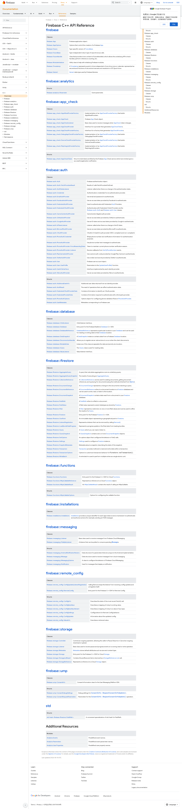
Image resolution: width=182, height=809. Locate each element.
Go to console (168, 2)
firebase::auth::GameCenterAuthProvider (61, 214)
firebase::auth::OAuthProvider (57, 233)
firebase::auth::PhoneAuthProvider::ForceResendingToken (66, 246)
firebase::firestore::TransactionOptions (59, 453)
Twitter (83, 777)
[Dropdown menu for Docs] (67, 2)
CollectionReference (87, 380)
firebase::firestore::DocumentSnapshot (60, 395)
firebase (52, 30)
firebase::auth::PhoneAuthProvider (58, 242)
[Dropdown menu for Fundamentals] (25, 13)
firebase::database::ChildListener (58, 323)
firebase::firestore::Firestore (56, 415)
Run (33, 2)
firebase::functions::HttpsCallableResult (60, 484)
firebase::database (60, 311)
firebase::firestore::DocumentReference (60, 389)
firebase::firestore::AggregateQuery (59, 372)
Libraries (33, 781)
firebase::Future (52, 49)
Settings (81, 441)
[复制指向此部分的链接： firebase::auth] (70, 170)
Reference (62, 14)
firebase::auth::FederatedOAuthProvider (60, 208)
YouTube (84, 781)
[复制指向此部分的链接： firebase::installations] (81, 504)
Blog (158, 2)
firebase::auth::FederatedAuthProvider (60, 204)
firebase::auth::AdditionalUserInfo (58, 283)
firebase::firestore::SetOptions (57, 437)
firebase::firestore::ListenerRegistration (60, 422)
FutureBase (89, 49)
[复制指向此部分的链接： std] (54, 706)
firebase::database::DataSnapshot (58, 336)
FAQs (133, 784)
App (101, 45)
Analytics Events (52, 738)
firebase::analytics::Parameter (57, 93)
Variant (71, 72)
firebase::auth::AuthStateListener (58, 189)
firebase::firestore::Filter (55, 409)
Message (115, 542)
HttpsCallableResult (91, 484)
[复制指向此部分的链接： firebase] (61, 30)
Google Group (136, 777)
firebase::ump (56, 671)
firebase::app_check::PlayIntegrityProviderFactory (63, 146)
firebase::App (51, 41)
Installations (75, 516)
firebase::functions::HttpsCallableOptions (60, 495)
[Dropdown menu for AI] (34, 13)
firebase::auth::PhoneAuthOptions (58, 299)
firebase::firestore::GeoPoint (56, 418)
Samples (73, 14)
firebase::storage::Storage (55, 654)
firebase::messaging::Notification (58, 564)
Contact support (137, 771)
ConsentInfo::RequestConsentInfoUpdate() (108, 693)
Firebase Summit (86, 774)
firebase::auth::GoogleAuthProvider (59, 221)
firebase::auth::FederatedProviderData (60, 295)
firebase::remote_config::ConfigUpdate (60, 616)
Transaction (83, 449)
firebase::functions (60, 465)
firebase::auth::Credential (55, 193)
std (48, 706)
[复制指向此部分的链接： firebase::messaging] (80, 527)
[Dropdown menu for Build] (27, 2)
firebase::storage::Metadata (56, 650)
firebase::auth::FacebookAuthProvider (59, 200)
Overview (6, 14)
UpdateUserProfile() (105, 265)
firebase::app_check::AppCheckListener (60, 123)
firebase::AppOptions (54, 45)
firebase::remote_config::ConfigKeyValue (60, 605)
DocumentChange (86, 386)
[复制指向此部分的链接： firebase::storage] (75, 629)
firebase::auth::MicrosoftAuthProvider (59, 229)
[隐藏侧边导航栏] (25, 805)
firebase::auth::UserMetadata (56, 302)
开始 (173, 24)
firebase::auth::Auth (53, 181)
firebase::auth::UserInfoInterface (58, 269)
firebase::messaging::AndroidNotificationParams (63, 553)
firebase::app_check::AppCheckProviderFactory (63, 130)
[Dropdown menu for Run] (37, 2)
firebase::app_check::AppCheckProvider (60, 127)
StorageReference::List (111, 658)
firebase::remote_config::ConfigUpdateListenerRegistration (67, 585)
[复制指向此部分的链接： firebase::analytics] (77, 81)
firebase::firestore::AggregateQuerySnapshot (62, 376)
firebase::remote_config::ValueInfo (58, 620)
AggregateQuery (103, 376)
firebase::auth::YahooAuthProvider (58, 273)
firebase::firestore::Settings (56, 441)
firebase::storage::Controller (56, 641)
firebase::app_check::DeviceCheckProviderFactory (64, 140)
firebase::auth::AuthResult (55, 287)
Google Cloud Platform (91, 796)
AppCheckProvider (116, 130)
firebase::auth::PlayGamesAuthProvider (60, 254)
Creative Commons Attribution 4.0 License (102, 752)
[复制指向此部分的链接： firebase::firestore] (76, 361)
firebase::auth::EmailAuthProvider (58, 197)
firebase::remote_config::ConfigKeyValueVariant (63, 609)
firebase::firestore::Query (55, 430)
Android (57, 796)
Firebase (48, 20)
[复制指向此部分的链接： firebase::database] (78, 312)
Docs (62, 2)
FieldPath (83, 401)
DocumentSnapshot (87, 395)
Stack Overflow (137, 774)
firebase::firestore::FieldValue (56, 405)
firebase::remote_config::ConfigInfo (59, 601)
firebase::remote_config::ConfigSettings (60, 613)
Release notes (136, 781)
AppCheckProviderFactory (108, 113)
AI (31, 14)
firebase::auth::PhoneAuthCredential (59, 237)
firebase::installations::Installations (58, 516)
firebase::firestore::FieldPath (56, 401)
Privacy (39, 804)
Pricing (54, 2)
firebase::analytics (60, 81)
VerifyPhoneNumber (109, 250)
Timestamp (74, 66)
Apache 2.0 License (54, 754)
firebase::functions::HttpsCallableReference (61, 481)
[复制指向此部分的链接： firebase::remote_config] (86, 573)
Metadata (76, 650)
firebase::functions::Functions (57, 477)
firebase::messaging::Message (57, 557)
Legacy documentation (139, 787)
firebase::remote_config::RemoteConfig (60, 591)
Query (81, 348)
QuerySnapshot (85, 434)
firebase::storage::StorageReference (59, 662)
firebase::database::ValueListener (58, 352)
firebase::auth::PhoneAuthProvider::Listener (61, 250)
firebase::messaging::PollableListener (59, 542)
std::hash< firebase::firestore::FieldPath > (60, 717)
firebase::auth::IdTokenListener (57, 225)
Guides (33, 771)
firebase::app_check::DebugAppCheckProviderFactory (65, 134)
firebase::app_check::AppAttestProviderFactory (63, 113)
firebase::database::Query (55, 348)
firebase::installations (62, 504)
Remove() (117, 422)
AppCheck (117, 123)
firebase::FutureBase (53, 53)
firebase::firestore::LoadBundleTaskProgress (61, 426)
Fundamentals (18, 14)
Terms (33, 804)
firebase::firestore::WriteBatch (57, 456)
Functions (116, 477)
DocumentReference (87, 389)
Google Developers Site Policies (84, 754)
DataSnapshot (83, 336)
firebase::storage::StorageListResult (59, 658)
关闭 (164, 24)
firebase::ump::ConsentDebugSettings (59, 693)
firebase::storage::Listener (55, 647)
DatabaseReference (83, 331)
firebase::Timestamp (53, 66)
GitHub (33, 784)
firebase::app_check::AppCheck (57, 119)
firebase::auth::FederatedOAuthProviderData (62, 291)
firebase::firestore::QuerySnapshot (58, 434)
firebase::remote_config (64, 573)
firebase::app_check (62, 102)
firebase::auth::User (110, 210)
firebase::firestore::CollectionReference (60, 380)
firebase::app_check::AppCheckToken (59, 159)
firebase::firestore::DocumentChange (59, 386)
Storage (106, 654)
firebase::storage (59, 629)
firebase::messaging (61, 527)
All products (107, 796)
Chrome (67, 796)
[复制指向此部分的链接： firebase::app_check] (80, 102)
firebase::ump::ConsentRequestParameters (61, 697)
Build (23, 2)
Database (104, 327)
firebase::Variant (52, 72)
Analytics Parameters (54, 742)
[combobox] (121, 2)
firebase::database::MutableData (58, 344)
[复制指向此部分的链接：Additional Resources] (80, 726)
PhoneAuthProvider (124, 299)
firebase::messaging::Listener (56, 538)
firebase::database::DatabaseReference (60, 331)
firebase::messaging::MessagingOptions (60, 560)
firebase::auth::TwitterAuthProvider (58, 258)
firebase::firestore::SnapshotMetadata (59, 445)
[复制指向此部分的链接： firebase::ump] (70, 671)
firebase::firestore (60, 361)
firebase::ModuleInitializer (55, 62)
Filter (82, 409)
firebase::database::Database (57, 327)
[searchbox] (14, 20)
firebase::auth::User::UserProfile (57, 265)
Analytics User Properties (55, 745)
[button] (12, 33)
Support (74, 2)
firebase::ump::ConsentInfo (56, 682)
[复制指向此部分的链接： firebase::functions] (78, 466)
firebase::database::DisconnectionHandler (61, 340)
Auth (113, 204)
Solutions (45, 2)
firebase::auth (57, 170)
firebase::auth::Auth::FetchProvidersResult (61, 185)
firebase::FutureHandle (54, 56)
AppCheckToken (116, 127)
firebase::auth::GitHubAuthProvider (58, 218)
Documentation (10, 9)
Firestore (121, 389)
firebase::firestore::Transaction (57, 449)
